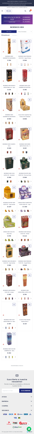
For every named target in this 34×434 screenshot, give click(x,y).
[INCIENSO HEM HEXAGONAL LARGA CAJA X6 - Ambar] (25, 280)
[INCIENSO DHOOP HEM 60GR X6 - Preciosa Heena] (24, 181)
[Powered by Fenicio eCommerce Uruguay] (29, 431)
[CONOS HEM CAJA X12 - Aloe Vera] (9, 222)
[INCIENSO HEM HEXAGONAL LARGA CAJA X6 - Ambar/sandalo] (24, 298)
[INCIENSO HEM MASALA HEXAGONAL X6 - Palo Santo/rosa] (9, 93)
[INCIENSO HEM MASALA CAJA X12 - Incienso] (28, 240)
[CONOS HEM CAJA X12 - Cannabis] (12, 240)
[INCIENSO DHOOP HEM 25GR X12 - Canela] (9, 210)
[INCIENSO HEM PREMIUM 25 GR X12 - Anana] (28, 64)
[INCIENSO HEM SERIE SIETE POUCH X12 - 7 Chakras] (26, 152)
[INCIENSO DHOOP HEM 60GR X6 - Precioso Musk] (25, 163)
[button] (25, 11)
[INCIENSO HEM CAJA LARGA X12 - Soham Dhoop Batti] (10, 181)
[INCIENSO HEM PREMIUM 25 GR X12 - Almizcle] (24, 64)
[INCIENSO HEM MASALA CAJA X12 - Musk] (24, 240)
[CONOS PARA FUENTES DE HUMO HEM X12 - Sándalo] (28, 210)
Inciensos (14, 35)
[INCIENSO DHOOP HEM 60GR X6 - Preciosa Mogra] (28, 181)
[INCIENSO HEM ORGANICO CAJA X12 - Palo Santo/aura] (9, 269)
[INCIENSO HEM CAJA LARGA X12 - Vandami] (9, 163)
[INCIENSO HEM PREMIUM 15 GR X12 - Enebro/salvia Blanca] (28, 269)
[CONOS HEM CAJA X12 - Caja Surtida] (9, 240)
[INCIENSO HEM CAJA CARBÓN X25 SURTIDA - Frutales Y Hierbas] (28, 93)
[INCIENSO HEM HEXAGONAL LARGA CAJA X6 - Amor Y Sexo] (28, 298)
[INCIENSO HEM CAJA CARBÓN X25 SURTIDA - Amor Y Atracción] (25, 75)
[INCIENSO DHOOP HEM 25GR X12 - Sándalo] (12, 210)
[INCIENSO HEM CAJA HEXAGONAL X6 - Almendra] (9, 327)
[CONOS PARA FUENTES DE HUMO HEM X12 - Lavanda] (24, 210)
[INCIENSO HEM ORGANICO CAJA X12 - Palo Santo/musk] (12, 269)
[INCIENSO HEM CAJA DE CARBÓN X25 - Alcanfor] (9, 357)
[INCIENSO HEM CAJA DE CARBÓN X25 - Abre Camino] (9, 339)
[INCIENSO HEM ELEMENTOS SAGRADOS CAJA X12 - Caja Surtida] (9, 123)
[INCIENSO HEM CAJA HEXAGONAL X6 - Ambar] (12, 327)
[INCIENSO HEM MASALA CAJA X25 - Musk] (9, 298)
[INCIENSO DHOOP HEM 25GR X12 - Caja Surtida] (9, 192)
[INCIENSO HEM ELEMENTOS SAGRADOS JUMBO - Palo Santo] (10, 64)
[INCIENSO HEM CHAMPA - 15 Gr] (9, 134)
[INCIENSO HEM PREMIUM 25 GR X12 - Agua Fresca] (25, 46)
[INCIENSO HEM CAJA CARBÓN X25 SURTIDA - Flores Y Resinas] (24, 93)
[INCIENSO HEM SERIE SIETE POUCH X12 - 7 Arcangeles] (25, 134)
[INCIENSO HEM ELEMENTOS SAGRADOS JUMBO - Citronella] (9, 46)
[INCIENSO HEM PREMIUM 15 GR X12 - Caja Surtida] (24, 269)
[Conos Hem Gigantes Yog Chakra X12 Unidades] (25, 105)
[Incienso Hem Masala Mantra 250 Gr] (25, 309)
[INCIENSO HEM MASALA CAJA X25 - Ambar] (9, 280)
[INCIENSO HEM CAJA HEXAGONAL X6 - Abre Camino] (9, 309)
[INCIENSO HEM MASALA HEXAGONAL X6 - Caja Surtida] (9, 75)
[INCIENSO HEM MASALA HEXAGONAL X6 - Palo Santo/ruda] (12, 93)
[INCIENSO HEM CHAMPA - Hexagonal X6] (10, 152)
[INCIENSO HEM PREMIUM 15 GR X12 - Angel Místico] (25, 251)
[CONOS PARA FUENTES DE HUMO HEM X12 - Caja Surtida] (25, 192)
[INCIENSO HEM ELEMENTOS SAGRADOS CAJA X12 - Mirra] (12, 123)
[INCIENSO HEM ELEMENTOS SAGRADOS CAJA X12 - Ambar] (9, 105)
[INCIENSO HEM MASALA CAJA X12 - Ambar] (25, 222)
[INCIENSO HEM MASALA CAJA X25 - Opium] (12, 298)
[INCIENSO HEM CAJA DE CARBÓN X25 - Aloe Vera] (12, 357)
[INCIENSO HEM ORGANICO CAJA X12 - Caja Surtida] (9, 251)
